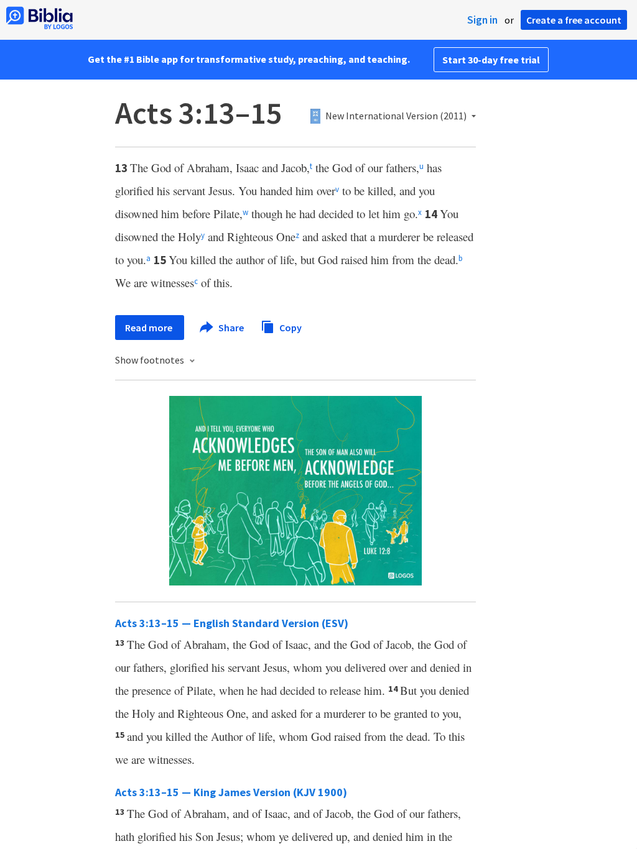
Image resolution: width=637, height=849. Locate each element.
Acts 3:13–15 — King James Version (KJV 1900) (231, 792)
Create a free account (573, 20)
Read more (149, 327)
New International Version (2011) (396, 116)
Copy (289, 327)
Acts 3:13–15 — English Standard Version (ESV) (231, 623)
